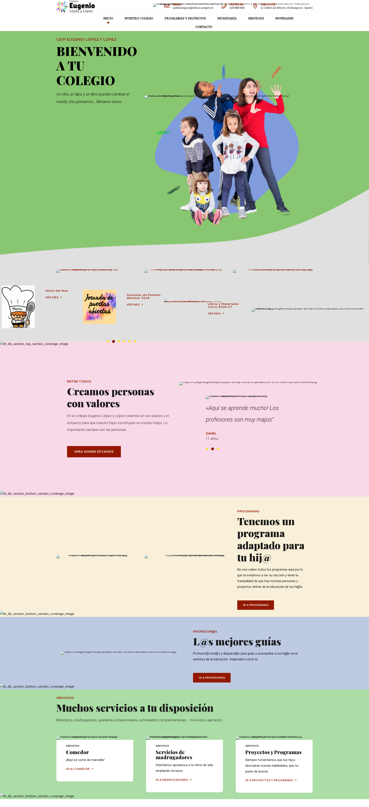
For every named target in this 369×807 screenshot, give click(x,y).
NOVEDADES (284, 18)
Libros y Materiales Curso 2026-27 (142, 305)
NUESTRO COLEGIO (139, 18)
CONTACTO (203, 27)
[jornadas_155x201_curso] (18, 307)
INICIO (108, 18)
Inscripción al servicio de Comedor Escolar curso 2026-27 (225, 299)
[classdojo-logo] (273, 271)
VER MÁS (52, 304)
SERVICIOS (256, 18)
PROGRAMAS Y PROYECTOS (185, 18)
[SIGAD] (96, 271)
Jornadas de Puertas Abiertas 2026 (62, 296)
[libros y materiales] (112, 300)
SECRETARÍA (227, 18)
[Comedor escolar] (181, 307)
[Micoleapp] (184, 271)
